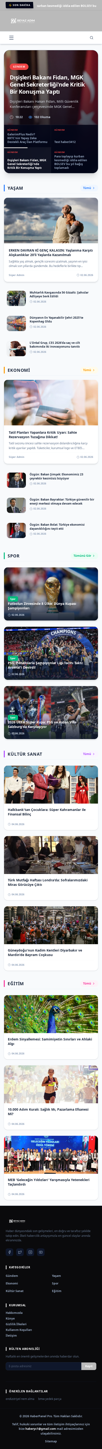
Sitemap (51, 1441)
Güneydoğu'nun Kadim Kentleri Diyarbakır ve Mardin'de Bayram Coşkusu (45, 952)
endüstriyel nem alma (20, 1399)
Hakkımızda (14, 1313)
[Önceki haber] (9, 111)
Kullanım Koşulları (19, 1330)
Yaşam (56, 1276)
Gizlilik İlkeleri (16, 1324)
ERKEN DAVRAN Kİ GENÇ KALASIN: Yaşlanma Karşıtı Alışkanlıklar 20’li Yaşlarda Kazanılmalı (51, 252)
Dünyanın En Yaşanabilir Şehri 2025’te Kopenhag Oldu (56, 320)
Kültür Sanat (14, 1291)
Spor (55, 1283)
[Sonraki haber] (92, 111)
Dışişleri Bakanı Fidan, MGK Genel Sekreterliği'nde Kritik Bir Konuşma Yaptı (47, 84)
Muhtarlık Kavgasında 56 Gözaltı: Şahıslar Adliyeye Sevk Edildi (59, 294)
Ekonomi (12, 1283)
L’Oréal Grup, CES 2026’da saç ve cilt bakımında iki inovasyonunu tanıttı (55, 345)
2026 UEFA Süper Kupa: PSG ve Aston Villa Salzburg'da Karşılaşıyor (42, 724)
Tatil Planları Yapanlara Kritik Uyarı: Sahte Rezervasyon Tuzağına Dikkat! (43, 434)
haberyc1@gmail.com (40, 1429)
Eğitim (56, 1291)
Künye (10, 1318)
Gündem (12, 1276)
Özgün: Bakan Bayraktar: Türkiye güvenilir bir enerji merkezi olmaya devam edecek (62, 501)
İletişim (11, 1336)
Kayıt (89, 1366)
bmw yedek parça (49, 1399)
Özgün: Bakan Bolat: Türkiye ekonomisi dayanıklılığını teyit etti (57, 527)
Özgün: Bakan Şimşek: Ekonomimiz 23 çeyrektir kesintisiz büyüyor (56, 476)
